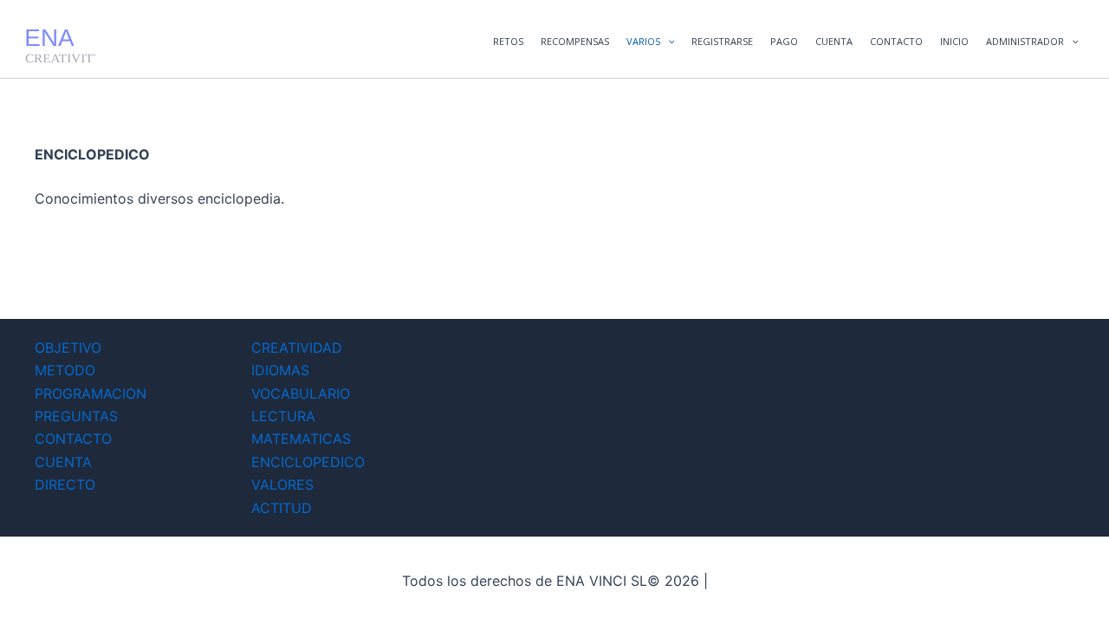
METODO (65, 370)
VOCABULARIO (300, 393)
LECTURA (283, 416)
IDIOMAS (280, 370)
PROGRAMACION (90, 393)
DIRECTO (65, 484)
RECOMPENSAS (575, 41)
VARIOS (643, 41)
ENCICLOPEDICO (308, 462)
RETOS (508, 41)
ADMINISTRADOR (1025, 41)
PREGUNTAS (76, 416)
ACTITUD (281, 508)
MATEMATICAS (301, 438)
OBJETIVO (68, 347)
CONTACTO (896, 41)
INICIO (954, 41)
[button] (667, 42)
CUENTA (834, 41)
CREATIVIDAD (296, 347)
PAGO (784, 41)
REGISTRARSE (722, 41)
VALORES (282, 484)
